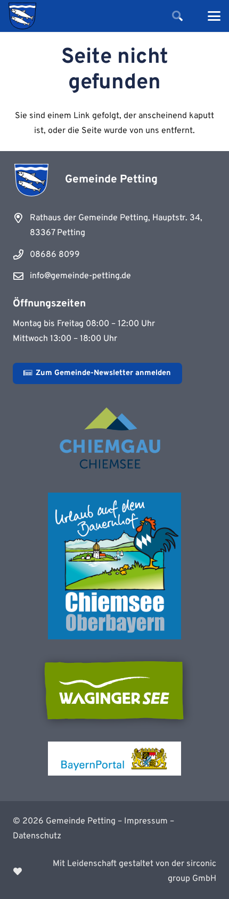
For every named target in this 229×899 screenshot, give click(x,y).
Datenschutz (37, 836)
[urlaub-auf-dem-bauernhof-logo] (114, 566)
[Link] (114, 871)
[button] (177, 16)
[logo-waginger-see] (114, 690)
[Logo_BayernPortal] (114, 759)
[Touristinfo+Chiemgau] (114, 440)
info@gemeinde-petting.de (80, 276)
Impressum (146, 821)
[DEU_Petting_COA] (22, 16)
